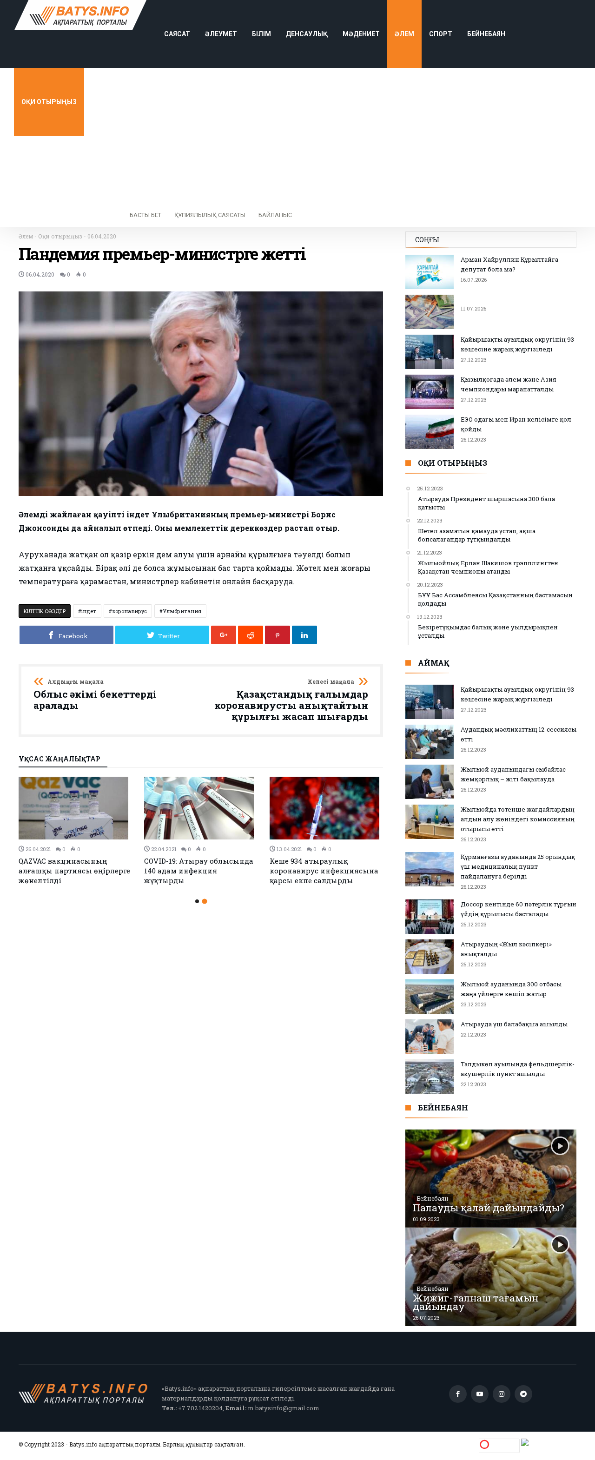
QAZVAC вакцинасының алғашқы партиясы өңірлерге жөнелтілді (74, 870)
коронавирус (129, 611)
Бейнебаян (433, 1198)
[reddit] (250, 635)
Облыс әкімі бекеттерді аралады (95, 695)
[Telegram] (523, 1394)
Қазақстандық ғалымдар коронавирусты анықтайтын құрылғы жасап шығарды (291, 700)
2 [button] (204, 901)
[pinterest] (277, 635)
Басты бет (145, 214)
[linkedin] (304, 635)
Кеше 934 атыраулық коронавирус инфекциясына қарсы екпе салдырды (324, 870)
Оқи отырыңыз (60, 236)
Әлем (26, 236)
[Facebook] (458, 1394)
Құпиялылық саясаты (209, 214)
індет (88, 611)
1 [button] (197, 901)
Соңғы (427, 239)
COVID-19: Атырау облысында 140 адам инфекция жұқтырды (198, 870)
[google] (223, 635)
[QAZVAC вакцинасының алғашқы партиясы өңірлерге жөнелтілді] (76, 808)
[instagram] (501, 1394)
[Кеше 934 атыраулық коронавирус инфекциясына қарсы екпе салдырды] (327, 808)
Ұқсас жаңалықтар (59, 759)
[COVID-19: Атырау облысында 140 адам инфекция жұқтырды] (201, 808)
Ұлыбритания (182, 611)
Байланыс (275, 214)
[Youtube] (480, 1394)
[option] (76, 831)
